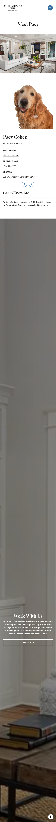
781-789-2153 (10, 166)
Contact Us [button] (28, 642)
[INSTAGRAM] (24, 184)
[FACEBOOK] (31, 184)
